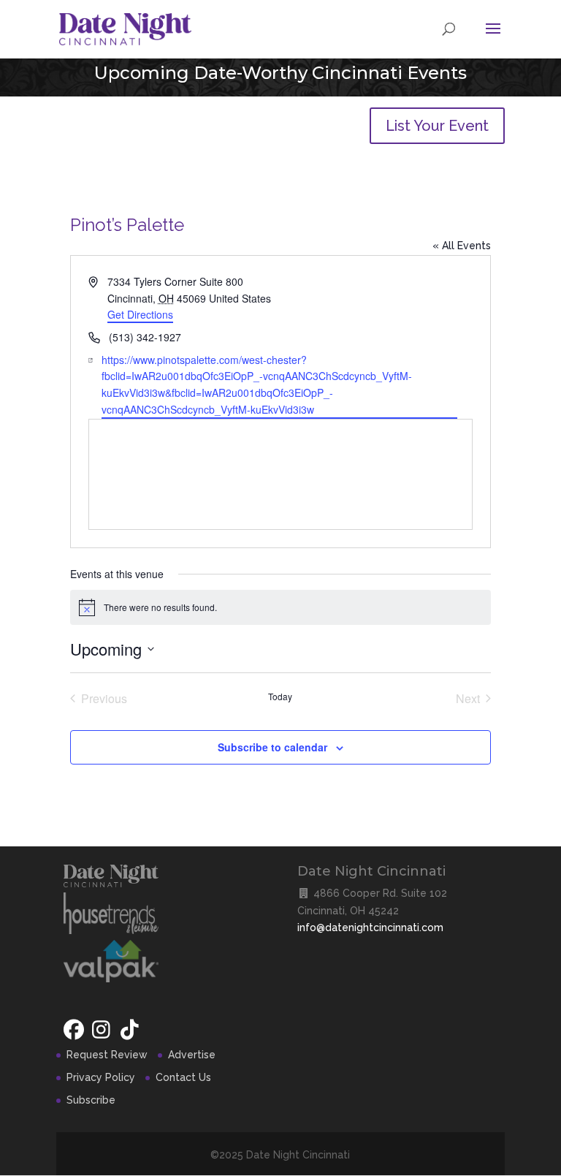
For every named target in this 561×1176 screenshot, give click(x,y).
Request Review (107, 1055)
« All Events (461, 245)
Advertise (191, 1055)
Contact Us (183, 1077)
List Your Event (437, 125)
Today (280, 696)
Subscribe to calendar (272, 747)
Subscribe (90, 1100)
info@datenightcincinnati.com (370, 927)
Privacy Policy (100, 1077)
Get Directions (140, 314)
